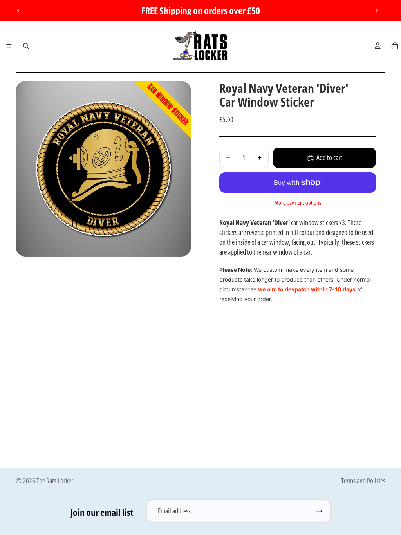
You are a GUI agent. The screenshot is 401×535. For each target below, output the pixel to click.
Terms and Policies (363, 480)
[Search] (25, 45)
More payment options (297, 202)
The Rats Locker (54, 480)
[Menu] (9, 46)
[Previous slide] (18, 10)
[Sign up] (319, 511)
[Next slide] (376, 10)
